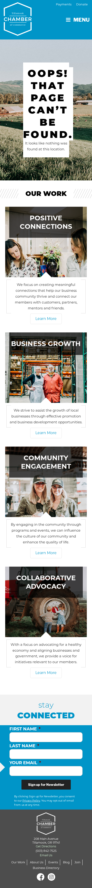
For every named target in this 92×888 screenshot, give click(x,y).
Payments (63, 4)
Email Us (46, 855)
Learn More (46, 318)
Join (77, 862)
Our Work (18, 862)
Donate (82, 4)
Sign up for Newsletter (46, 785)
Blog (66, 862)
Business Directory (46, 868)
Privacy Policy (31, 800)
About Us (36, 862)
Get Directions (46, 846)
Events (53, 862)
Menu (81, 20)
